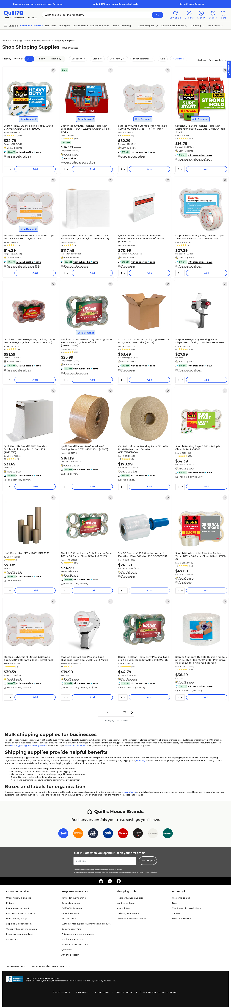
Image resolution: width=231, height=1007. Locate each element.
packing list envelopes (75, 745)
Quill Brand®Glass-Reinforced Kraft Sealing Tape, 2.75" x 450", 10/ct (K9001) (84, 448)
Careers (176, 913)
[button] (157, 15)
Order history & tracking (18, 898)
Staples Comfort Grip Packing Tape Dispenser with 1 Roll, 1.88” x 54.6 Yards (84, 658)
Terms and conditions (100, 869)
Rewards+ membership (73, 898)
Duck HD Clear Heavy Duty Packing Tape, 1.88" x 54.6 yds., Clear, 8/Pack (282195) (86, 555)
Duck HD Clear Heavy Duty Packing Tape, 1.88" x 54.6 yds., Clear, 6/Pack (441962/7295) (86, 342)
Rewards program (70, 903)
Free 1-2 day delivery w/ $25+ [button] (79, 162)
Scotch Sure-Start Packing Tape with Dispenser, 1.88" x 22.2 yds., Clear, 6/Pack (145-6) (200, 128)
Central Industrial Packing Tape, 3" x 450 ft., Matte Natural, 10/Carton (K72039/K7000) (143, 449)
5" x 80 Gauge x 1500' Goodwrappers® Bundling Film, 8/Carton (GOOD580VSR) (142, 555)
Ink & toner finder (126, 903)
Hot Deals (50, 25)
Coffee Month (80, 25)
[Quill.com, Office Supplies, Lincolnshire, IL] (14, 980)
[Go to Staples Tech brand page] (137, 833)
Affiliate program (70, 955)
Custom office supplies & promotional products (86, 923)
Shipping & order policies (19, 923)
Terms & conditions (61, 992)
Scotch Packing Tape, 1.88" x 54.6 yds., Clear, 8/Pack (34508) (198, 448)
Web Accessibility (181, 918)
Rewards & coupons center (131, 918)
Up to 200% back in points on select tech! (115, 4)
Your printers (123, 908)
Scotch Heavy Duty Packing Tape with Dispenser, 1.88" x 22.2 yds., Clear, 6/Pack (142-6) (85, 128)
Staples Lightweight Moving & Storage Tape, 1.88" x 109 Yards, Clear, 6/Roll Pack (29, 658)
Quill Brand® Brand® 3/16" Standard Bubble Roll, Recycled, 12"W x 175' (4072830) (26, 449)
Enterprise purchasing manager (78, 934)
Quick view (28, 113)
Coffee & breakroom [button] (172, 25)
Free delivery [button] (128, 266)
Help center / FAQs (16, 918)
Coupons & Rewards (31, 25)
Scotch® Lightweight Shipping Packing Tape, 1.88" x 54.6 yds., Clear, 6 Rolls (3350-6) (201, 556)
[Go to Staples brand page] (123, 833)
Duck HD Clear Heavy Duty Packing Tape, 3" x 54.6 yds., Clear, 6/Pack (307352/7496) (144, 658)
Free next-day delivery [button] (19, 156)
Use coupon (147, 860)
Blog (174, 903)
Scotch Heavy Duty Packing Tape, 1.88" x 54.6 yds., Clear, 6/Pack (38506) (28, 127)
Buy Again (64, 25)
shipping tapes (129, 792)
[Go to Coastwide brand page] (78, 833)
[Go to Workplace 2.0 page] (167, 833)
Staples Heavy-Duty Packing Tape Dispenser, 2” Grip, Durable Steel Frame (199, 341)
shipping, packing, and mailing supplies (28, 745)
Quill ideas (66, 949)
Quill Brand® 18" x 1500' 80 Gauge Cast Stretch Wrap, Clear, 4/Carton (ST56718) (85, 237)
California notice (102, 992)
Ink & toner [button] (214, 25)
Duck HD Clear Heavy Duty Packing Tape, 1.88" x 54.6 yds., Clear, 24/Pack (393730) (29, 341)
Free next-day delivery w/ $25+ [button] (195, 159)
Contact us (12, 939)
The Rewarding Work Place (186, 908)
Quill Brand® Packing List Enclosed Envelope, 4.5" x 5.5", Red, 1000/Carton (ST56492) (141, 238)
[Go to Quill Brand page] (63, 833)
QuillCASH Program (71, 908)
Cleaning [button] (196, 25)
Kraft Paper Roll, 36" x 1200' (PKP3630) (27, 553)
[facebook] (118, 881)
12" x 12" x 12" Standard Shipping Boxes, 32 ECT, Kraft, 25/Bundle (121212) (143, 341)
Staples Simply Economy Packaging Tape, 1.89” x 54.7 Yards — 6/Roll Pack (29, 237)
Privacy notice (82, 992)
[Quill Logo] (13, 12)
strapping (140, 760)
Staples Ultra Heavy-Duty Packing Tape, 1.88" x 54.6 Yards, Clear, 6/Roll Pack (199, 237)
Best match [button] (216, 60)
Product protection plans (74, 944)
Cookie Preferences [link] (124, 992)
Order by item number (128, 913)
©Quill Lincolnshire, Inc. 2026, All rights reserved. (47, 981)
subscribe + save (99, 25)
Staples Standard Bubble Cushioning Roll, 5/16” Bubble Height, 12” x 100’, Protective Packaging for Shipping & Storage (201, 659)
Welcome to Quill (181, 898)
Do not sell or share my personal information (159, 992)
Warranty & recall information (21, 929)
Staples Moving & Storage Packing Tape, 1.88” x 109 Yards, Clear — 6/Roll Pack (142, 127)
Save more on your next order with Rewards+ (38, 4)
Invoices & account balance (20, 913)
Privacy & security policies (19, 934)
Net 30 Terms (68, 918)
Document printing (71, 929)
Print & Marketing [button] (121, 25)
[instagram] (101, 881)
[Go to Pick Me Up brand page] (93, 833)
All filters (179, 58)
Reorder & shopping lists (130, 898)
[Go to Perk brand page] (108, 833)
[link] (53, 70)
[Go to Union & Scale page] (152, 833)
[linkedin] (109, 881)
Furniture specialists (72, 939)
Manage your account (17, 908)
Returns (10, 903)
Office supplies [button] (146, 25)
